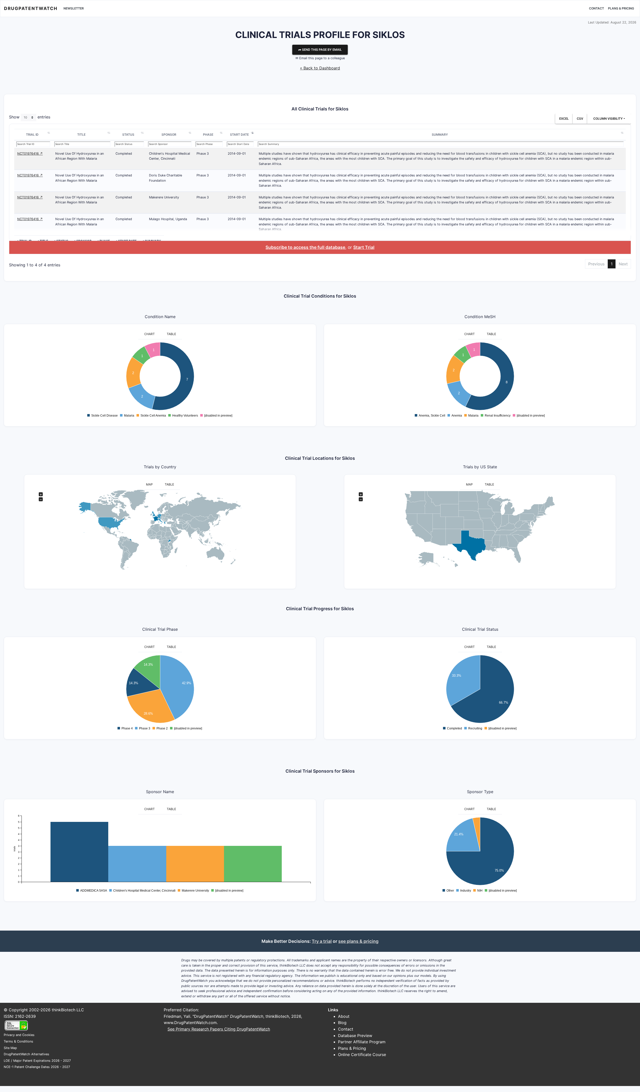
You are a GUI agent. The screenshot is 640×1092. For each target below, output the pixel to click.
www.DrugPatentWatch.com (190, 1022)
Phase (208, 134)
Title (81, 134)
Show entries (29, 116)
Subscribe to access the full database (305, 247)
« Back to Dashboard (320, 67)
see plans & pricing (358, 941)
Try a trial (322, 941)
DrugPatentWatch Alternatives (26, 1054)
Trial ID (32, 134)
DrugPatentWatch (31, 8)
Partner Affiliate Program (362, 1041)
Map (149, 484)
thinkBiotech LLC (68, 1009)
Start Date (239, 134)
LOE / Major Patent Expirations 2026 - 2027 (37, 1061)
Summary (440, 134)
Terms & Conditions (18, 1041)
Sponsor (169, 134)
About (344, 1016)
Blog (342, 1022)
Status (128, 134)
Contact (596, 8)
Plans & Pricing (621, 8)
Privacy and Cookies (19, 1035)
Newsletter (74, 8)
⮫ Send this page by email (320, 49)
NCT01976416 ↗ (30, 153)
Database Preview (355, 1035)
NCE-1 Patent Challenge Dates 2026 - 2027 (37, 1067)
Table (171, 334)
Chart (149, 334)
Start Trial (363, 247)
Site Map (10, 1048)
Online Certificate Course (362, 1054)
